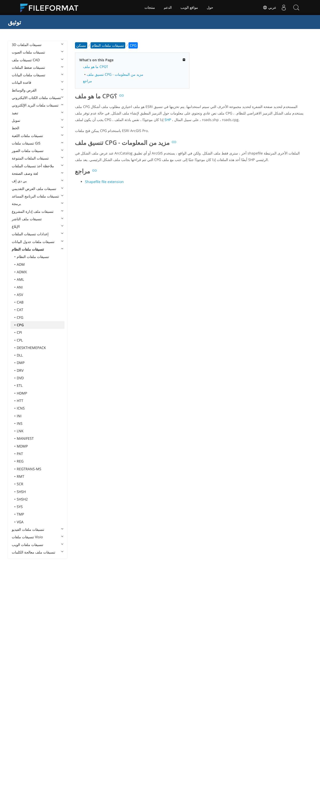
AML (20, 279)
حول (210, 8)
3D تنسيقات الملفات (27, 44)
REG (20, 461)
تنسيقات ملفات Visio (27, 536)
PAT (20, 453)
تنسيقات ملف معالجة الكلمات (33, 552)
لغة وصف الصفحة (25, 173)
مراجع (87, 80)
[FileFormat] (51, 7)
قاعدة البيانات (21, 82)
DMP (20, 362)
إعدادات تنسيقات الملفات (30, 234)
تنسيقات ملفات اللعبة (27, 135)
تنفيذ (15, 112)
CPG (20, 324)
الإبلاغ (16, 226)
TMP (20, 514)
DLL (20, 355)
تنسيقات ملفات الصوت (28, 52)
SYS (20, 506)
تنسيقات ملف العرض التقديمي (34, 188)
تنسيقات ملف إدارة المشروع (33, 211)
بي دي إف (19, 180)
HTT (20, 400)
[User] (284, 7)
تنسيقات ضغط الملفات (28, 67)
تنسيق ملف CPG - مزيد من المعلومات (115, 74)
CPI (19, 332)
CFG (20, 317)
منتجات (149, 8)
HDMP (22, 393)
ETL (19, 385)
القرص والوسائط (24, 90)
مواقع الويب (189, 8)
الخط (15, 128)
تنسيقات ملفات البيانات (28, 74)
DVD (20, 378)
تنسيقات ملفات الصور (28, 150)
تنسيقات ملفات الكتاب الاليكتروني (36, 97)
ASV (20, 294)
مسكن (81, 45)
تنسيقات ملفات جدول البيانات (33, 241)
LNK (20, 430)
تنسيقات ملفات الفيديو (28, 529)
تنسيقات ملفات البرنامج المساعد (35, 196)
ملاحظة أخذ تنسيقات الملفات (33, 166)
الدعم (168, 8)
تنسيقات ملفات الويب (27, 544)
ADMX (22, 272)
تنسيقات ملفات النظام (28, 249)
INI (19, 416)
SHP (167, 119)
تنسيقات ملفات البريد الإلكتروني (35, 105)
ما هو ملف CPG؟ (95, 66)
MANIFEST (25, 438)
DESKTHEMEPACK (31, 347)
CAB (20, 302)
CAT (20, 309)
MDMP (22, 446)
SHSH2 (22, 499)
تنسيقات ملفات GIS (26, 143)
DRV (20, 370)
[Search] (296, 7)
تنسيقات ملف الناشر (27, 218)
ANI (20, 287)
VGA (20, 522)
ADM (21, 264)
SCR (20, 484)
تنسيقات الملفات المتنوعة (30, 158)
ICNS (21, 408)
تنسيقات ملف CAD (26, 60)
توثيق (14, 22)
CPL (20, 340)
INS (19, 423)
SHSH (21, 491)
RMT (20, 476)
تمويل (16, 120)
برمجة (16, 203)
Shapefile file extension (104, 181)
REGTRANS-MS (29, 468)
